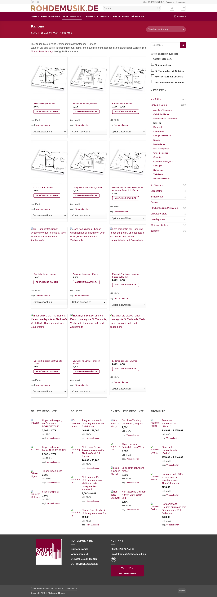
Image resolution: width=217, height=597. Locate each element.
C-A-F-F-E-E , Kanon (43, 187)
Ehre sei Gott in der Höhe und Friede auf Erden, (126, 275)
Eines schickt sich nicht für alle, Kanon (48, 362)
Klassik (156, 140)
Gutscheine (157, 191)
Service (169, 2)
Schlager (157, 166)
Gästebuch (138, 16)
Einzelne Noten (49, 32)
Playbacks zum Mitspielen (164, 208)
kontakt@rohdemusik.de (132, 554)
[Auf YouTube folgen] (38, 2)
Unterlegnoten (70, 16)
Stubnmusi (158, 170)
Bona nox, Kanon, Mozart (85, 103)
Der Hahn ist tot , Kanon (45, 274)
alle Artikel (156, 99)
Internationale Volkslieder (165, 118)
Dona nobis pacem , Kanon (85, 274)
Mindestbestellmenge (42, 51)
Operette (157, 157)
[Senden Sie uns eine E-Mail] (33, 2)
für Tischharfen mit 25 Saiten (169, 71)
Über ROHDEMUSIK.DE (153, 2)
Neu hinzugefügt (161, 148)
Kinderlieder (159, 131)
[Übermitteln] (158, 8)
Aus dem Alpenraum (162, 110)
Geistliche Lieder (161, 114)
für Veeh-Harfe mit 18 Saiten (169, 77)
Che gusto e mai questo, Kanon (87, 187)
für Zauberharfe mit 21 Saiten (169, 82)
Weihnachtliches (159, 225)
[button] (172, 8)
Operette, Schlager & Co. (165, 161)
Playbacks (103, 16)
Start (34, 32)
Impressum (181, 2)
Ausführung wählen (47, 111)
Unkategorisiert (159, 213)
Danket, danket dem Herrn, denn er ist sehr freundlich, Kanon (127, 189)
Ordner (154, 202)
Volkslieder (158, 174)
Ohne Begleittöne (161, 153)
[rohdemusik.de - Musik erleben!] (64, 8)
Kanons (157, 123)
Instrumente (157, 196)
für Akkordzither (163, 65)
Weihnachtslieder (161, 178)
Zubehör (88, 16)
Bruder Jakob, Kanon (122, 103)
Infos (34, 16)
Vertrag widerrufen (127, 571)
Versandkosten (43, 125)
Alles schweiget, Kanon (44, 103)
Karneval (157, 127)
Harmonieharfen (50, 16)
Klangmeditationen (162, 136)
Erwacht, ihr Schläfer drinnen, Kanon (87, 362)
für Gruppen (120, 16)
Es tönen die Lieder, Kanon (124, 361)
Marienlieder (159, 144)
